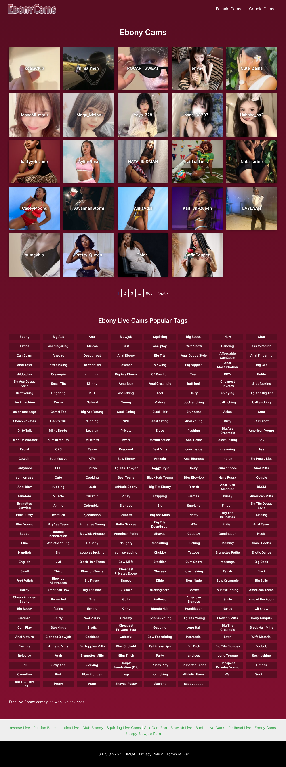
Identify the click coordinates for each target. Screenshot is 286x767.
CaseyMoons (34, 208)
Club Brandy (92, 727)
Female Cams (228, 8)
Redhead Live (239, 727)
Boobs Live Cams (210, 727)
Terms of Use (177, 754)
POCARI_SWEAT (143, 68)
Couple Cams (261, 8)
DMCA (129, 754)
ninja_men (89, 68)
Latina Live (70, 727)
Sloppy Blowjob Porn (143, 733)
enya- (197, 68)
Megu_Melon (88, 115)
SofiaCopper (197, 255)
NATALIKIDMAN (143, 161)
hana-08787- (197, 115)
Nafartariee (252, 161)
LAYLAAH (251, 208)
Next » (163, 293)
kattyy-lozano (34, 161)
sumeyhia (34, 255)
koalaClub (34, 68)
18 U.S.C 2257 (109, 754)
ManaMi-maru (34, 115)
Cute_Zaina (252, 68)
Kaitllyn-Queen (197, 208)
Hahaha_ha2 (251, 115)
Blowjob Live (181, 727)
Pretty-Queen (88, 255)
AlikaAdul (143, 208)
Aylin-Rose (88, 161)
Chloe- (143, 255)
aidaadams (197, 161)
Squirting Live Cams (124, 727)
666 (149, 293)
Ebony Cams (265, 727)
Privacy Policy (151, 754)
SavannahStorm (88, 208)
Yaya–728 (143, 115)
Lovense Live (19, 727)
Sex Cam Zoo (155, 727)
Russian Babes (45, 727)
